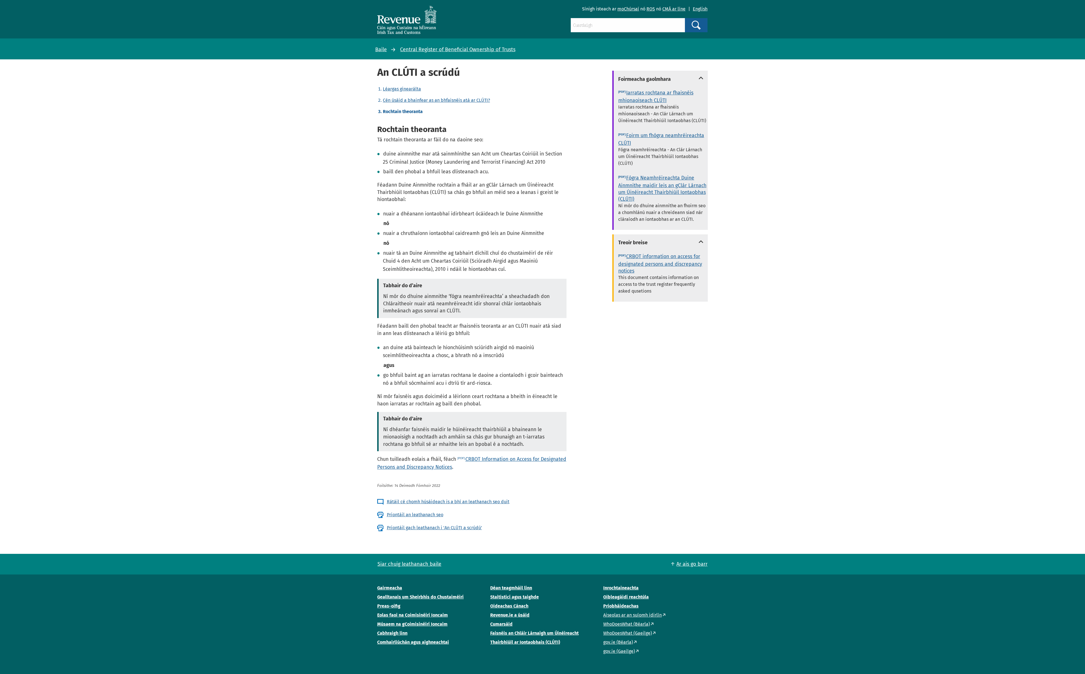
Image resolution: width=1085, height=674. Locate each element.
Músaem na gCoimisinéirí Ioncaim (412, 624)
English (700, 9)
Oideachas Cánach (509, 606)
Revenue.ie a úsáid (510, 615)
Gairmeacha (389, 588)
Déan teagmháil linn (511, 588)
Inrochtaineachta (621, 588)
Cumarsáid (501, 624)
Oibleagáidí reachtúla (626, 597)
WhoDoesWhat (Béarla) (626, 624)
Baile (381, 49)
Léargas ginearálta (402, 89)
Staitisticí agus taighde (514, 597)
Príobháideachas (621, 606)
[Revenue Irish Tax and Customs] (407, 20)
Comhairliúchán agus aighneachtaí (413, 642)
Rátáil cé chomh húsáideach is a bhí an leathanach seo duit (448, 501)
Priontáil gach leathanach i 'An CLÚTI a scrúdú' (434, 527)
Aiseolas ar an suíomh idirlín (632, 615)
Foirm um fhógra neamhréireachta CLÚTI (661, 139)
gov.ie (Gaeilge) (619, 651)
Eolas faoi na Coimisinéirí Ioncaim (412, 615)
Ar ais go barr (692, 564)
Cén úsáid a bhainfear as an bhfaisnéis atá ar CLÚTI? (436, 100)
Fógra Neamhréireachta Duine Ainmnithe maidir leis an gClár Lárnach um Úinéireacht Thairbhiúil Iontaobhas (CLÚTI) (662, 188)
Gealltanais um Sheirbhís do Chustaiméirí (420, 597)
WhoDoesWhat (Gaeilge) (627, 633)
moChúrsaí (628, 9)
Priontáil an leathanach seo (415, 514)
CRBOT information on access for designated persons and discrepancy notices (660, 263)
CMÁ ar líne (673, 9)
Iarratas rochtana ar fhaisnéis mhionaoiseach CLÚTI (655, 96)
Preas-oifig (388, 606)
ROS (650, 9)
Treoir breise (633, 242)
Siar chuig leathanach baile (409, 564)
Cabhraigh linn (392, 633)
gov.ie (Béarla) (618, 642)
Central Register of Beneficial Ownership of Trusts (457, 49)
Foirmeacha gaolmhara (644, 79)
